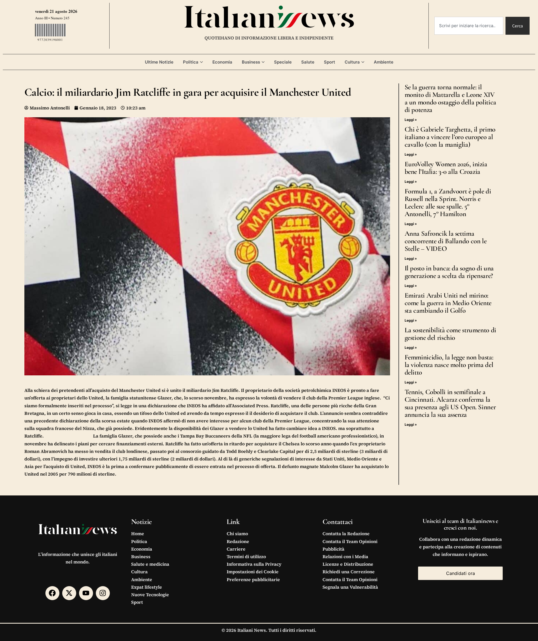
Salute (307, 62)
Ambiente (383, 62)
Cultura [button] (352, 62)
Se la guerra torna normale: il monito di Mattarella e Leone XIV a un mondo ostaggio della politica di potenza (450, 98)
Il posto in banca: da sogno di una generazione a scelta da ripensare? (449, 272)
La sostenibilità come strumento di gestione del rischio (450, 334)
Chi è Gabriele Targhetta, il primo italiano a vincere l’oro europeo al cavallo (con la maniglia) (450, 137)
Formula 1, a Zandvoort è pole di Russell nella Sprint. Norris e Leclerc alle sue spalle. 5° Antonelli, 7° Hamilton (448, 202)
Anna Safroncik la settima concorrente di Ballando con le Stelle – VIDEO (446, 241)
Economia (222, 62)
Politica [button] (190, 62)
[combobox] (468, 26)
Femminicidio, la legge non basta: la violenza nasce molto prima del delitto (449, 364)
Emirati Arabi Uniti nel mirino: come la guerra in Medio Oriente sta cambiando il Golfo (448, 303)
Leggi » (411, 120)
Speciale (283, 62)
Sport (329, 62)
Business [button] (251, 62)
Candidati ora (460, 573)
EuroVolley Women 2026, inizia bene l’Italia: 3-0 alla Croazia (446, 168)
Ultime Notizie (159, 62)
